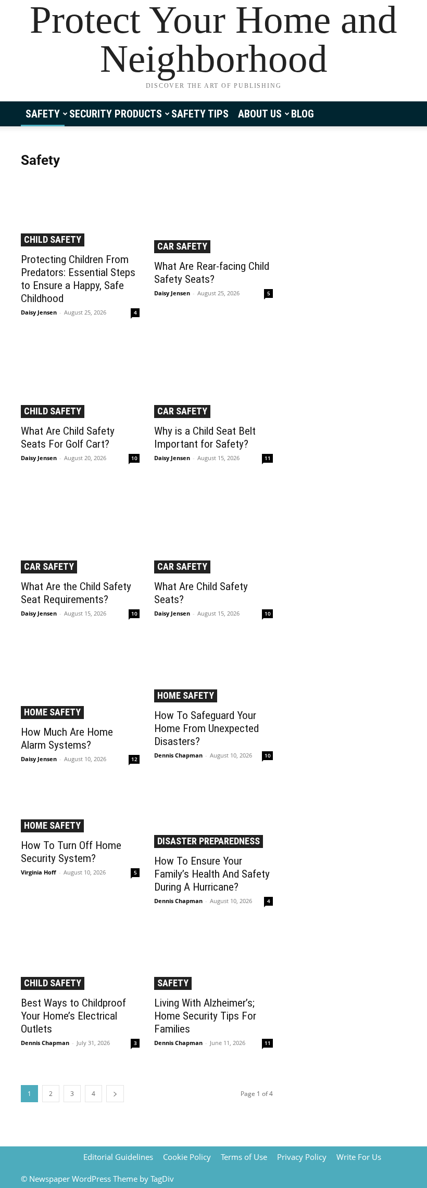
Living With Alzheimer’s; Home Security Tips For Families (205, 1016)
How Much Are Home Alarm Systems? (67, 738)
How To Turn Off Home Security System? (71, 852)
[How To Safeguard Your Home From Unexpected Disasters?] (213, 671)
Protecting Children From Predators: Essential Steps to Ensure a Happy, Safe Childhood (78, 279)
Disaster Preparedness (208, 840)
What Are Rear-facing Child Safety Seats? (211, 272)
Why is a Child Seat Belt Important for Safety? (205, 437)
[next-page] (115, 1093)
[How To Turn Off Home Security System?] (80, 809)
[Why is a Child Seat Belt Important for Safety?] (213, 378)
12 (134, 759)
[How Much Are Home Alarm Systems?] (80, 679)
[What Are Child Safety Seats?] (213, 529)
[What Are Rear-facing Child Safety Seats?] (213, 216)
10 (134, 458)
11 (268, 458)
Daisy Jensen (39, 312)
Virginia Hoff (38, 872)
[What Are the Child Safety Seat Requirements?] (80, 529)
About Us (260, 114)
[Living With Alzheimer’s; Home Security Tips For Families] (213, 959)
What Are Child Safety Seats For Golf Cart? (68, 437)
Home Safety (52, 712)
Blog (302, 114)
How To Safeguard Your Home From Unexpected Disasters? (206, 728)
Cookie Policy (187, 1156)
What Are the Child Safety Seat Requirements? (76, 593)
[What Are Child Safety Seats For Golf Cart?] (80, 378)
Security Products (115, 114)
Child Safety (52, 239)
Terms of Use (244, 1156)
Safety (43, 114)
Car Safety (182, 246)
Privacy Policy (301, 1156)
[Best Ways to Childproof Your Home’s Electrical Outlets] (80, 959)
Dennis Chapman (178, 755)
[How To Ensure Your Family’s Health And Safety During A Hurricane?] (213, 817)
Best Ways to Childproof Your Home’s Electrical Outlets (73, 1016)
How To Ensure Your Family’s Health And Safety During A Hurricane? (212, 874)
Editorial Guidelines (118, 1156)
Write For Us (358, 1156)
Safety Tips (200, 114)
